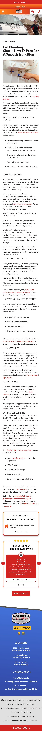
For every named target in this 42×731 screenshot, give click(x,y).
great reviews (22, 489)
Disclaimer (13, 716)
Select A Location (19, 2)
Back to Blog (9, 41)
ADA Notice (34, 720)
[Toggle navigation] (3, 12)
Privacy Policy (26, 716)
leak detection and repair (22, 204)
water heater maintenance (28, 132)
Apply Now (20, 7)
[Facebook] (20, 634)
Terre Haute (25, 504)
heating (16, 458)
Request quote (21, 728)
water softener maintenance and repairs (18, 341)
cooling (22, 458)
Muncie (8, 506)
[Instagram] (24, 634)
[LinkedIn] (17, 634)
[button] (15, 531)
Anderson (34, 504)
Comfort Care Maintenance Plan (18, 450)
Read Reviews (20, 593)
